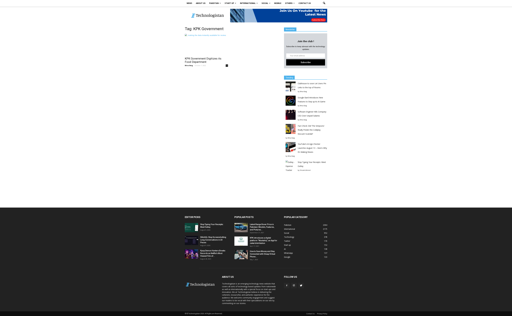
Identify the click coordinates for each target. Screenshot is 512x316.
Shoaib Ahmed (305, 170)
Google (287, 257)
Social (265, 3)
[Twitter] (301, 285)
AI (285, 249)
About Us (200, 3)
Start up (229, 3)
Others (289, 3)
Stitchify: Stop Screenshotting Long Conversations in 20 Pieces (213, 240)
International (248, 3)
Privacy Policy (322, 314)
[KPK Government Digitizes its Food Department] (206, 44)
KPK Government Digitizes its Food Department (203, 60)
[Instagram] (294, 285)
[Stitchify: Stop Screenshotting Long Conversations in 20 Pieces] (191, 240)
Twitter (287, 241)
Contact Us (305, 3)
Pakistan (214, 3)
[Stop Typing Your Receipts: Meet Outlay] (191, 227)
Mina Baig (189, 65)
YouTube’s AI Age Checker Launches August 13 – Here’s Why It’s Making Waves (312, 148)
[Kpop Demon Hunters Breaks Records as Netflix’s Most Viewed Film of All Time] (191, 254)
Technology (289, 237)
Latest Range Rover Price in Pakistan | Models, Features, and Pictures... (262, 227)
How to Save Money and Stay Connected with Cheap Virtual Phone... (262, 254)
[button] (324, 3)
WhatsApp (288, 253)
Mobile (277, 3)
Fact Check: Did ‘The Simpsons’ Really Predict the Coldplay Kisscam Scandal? (311, 130)
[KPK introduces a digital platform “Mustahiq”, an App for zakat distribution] (241, 241)
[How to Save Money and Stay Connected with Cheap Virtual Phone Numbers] (241, 254)
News (189, 3)
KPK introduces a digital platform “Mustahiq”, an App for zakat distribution (263, 240)
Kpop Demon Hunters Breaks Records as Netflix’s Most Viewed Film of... (212, 253)
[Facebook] (286, 285)
